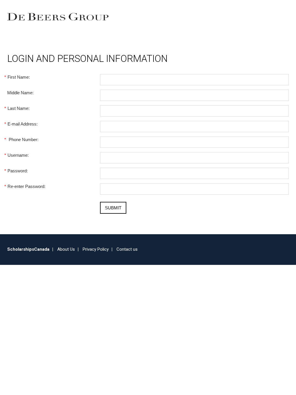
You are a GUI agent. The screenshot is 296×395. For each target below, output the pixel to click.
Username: (18, 155)
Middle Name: (20, 92)
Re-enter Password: (26, 186)
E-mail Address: (22, 123)
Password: (17, 170)
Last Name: (18, 108)
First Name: (18, 77)
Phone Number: (22, 139)
